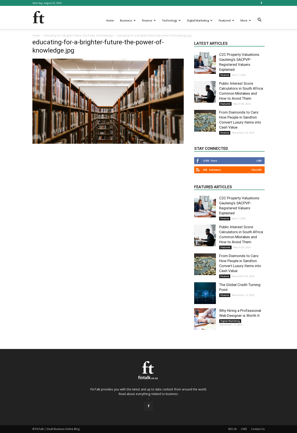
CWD (244, 429)
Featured (225, 20)
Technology (169, 20)
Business (126, 20)
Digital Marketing (198, 20)
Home (110, 20)
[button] (259, 20)
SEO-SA (232, 429)
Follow (256, 169)
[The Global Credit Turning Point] (205, 293)
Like (259, 160)
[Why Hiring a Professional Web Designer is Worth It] (205, 319)
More (243, 20)
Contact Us (258, 429)
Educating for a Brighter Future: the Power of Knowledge (78, 35)
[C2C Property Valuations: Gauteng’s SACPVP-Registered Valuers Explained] (205, 63)
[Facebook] (261, 3)
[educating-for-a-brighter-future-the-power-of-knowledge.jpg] (108, 142)
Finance (147, 20)
